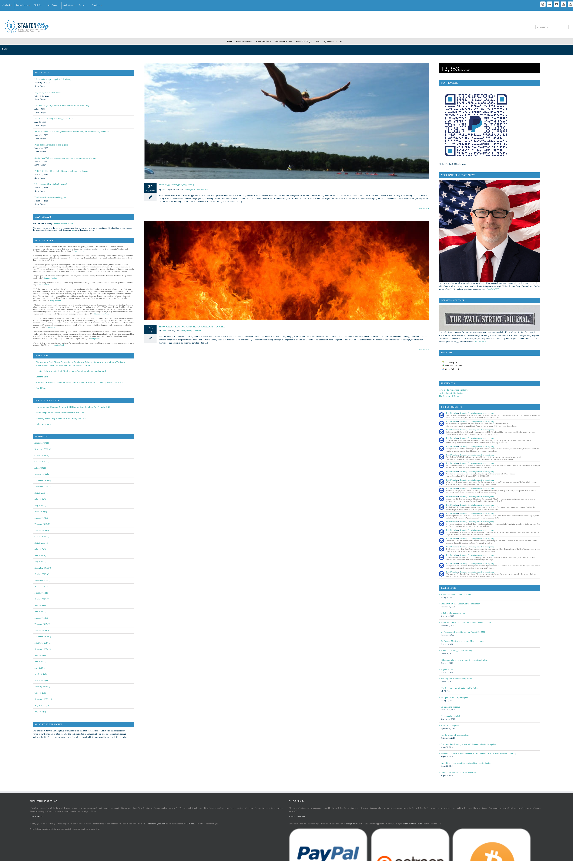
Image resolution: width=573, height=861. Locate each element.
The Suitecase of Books (449, 396)
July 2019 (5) (40, 499)
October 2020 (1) (41, 461)
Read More (423, 208)
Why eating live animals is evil (47, 92)
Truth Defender (451, 413)
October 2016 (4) (41, 574)
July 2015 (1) (40, 605)
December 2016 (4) (42, 568)
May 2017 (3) (40, 561)
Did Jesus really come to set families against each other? (464, 660)
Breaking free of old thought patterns (456, 678)
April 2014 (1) (40, 674)
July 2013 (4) (40, 711)
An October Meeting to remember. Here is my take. (462, 641)
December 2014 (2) (42, 636)
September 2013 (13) (43, 699)
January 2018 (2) (41, 530)
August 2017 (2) (41, 543)
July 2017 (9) (40, 549)
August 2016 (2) (41, 586)
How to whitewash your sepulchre (453, 390)
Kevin (164, 189)
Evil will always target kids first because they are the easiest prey (61, 105)
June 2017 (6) (40, 555)
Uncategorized (190, 189)
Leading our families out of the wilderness (458, 772)
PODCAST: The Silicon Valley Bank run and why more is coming (62, 171)
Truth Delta (42, 73)
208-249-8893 (493, 289)
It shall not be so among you (453, 613)
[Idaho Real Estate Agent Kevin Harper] (489, 181)
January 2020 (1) (41, 474)
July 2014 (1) (40, 655)
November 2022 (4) (42, 449)
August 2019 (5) (41, 493)
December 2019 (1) (42, 480)
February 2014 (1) (42, 686)
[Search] (341, 41)
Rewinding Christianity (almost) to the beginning (477, 413)
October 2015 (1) (41, 599)
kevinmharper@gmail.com (154, 823)
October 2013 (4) (41, 693)
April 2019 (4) (40, 511)
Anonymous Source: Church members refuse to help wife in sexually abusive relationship (478, 753)
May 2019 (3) (40, 505)
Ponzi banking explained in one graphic (51, 145)
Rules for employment (450, 725)
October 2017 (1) (41, 536)
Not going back (58, 345)
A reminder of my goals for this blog (456, 650)
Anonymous (79, 251)
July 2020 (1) (40, 468)
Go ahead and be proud (450, 707)
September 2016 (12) (43, 580)
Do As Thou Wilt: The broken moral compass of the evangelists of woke (65, 158)
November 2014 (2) (42, 643)
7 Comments (196, 331)
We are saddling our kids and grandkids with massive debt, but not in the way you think (71, 131)
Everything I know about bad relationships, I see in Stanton (466, 763)
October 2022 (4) (41, 455)
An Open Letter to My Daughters (455, 697)
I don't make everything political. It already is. (54, 79)
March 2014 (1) (41, 680)
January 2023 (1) (41, 443)
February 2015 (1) (42, 624)
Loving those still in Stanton (451, 393)
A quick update (447, 669)
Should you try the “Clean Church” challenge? (460, 604)
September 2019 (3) (42, 486)
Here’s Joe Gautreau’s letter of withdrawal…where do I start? (466, 622)
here (73, 230)
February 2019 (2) (42, 524)
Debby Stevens (55, 300)
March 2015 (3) (41, 618)
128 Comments (202, 189)
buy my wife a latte (413, 823)
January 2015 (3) (41, 630)
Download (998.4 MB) (63, 223)
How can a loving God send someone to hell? (193, 326)
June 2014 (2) (40, 661)
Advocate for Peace (101, 314)
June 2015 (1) (40, 611)
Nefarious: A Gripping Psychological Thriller (53, 118)
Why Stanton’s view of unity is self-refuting (459, 688)
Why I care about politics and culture (456, 594)
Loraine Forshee (50, 278)
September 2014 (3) (42, 649)
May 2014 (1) (40, 668)
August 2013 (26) (41, 705)
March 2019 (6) (41, 518)
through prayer (352, 823)
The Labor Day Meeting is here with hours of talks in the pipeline (468, 744)
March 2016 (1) (41, 593)
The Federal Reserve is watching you (50, 197)
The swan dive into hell (177, 185)
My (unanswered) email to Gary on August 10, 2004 (463, 632)
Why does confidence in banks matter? (50, 184)
